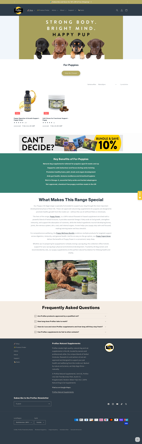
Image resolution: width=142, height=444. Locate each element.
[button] (31, 10)
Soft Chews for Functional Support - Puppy (56, 119)
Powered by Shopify (27, 429)
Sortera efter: (92, 84)
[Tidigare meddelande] (14, 2)
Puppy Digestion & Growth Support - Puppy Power (27, 119)
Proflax (20, 429)
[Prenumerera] (49, 403)
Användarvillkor (64, 429)
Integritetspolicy (53, 429)
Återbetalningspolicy (41, 429)
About (16, 355)
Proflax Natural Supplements (63, 392)
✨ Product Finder (20, 347)
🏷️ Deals (17, 362)
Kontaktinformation (76, 429)
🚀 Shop (17, 344)
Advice (16, 351)
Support (16, 358)
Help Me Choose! (71, 73)
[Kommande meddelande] (127, 2)
